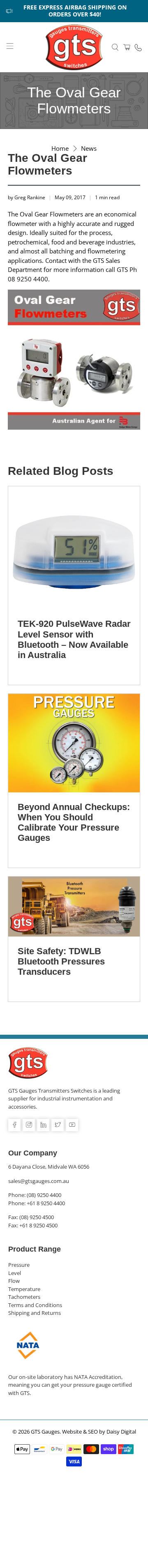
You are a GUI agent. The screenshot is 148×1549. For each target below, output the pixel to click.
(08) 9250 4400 (44, 1195)
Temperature (24, 1289)
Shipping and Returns (34, 1313)
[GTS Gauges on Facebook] (14, 1125)
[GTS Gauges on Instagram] (29, 1125)
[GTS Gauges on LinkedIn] (43, 1125)
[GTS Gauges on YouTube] (72, 1125)
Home (60, 148)
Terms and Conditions (35, 1305)
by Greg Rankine (26, 197)
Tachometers (24, 1296)
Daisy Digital (121, 1431)
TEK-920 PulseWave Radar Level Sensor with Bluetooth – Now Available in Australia (74, 639)
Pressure (19, 1264)
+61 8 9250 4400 (46, 1203)
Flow (14, 1280)
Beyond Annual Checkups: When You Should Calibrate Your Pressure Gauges (74, 822)
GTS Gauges (45, 1431)
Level (14, 1273)
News (89, 148)
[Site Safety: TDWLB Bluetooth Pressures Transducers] (74, 907)
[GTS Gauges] (74, 47)
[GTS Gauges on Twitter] (57, 1125)
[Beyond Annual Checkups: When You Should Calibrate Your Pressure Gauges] (74, 743)
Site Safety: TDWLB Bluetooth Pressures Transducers (61, 961)
